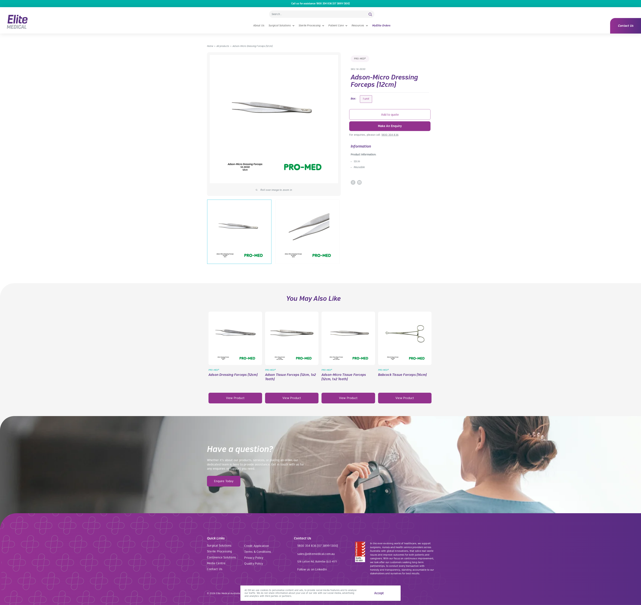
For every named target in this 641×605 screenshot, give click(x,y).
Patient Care (336, 25)
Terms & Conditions (257, 552)
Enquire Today (223, 481)
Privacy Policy (253, 558)
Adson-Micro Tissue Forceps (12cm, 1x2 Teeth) (344, 377)
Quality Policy (253, 563)
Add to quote (390, 114)
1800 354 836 (389, 135)
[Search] (370, 14)
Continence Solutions (221, 557)
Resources (358, 25)
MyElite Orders (381, 25)
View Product (235, 398)
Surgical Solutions (280, 25)
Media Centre (216, 563)
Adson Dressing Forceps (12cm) (233, 375)
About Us (259, 25)
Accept (379, 593)
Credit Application (256, 546)
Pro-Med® (360, 58)
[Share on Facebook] (353, 182)
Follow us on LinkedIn (312, 569)
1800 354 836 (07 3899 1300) (317, 546)
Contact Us (625, 26)
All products (223, 46)
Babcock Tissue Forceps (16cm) (402, 375)
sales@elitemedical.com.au (316, 554)
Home (210, 46)
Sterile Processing (310, 25)
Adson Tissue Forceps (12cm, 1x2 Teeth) (290, 377)
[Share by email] (359, 182)
